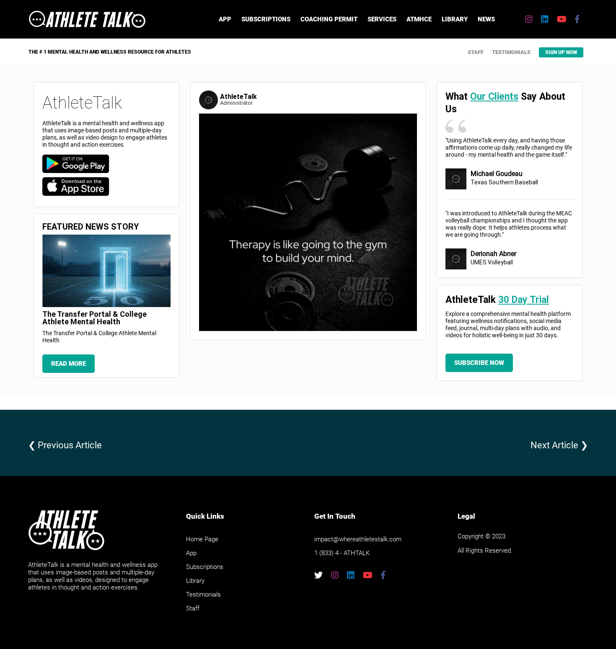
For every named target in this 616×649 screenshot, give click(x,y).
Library (455, 19)
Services (382, 19)
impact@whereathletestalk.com (357, 539)
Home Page (202, 539)
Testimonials (511, 52)
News (486, 19)
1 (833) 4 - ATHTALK (342, 553)
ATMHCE (419, 19)
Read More (68, 363)
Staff (476, 52)
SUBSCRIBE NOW (479, 363)
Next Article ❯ (559, 445)
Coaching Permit (328, 19)
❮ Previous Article (65, 445)
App (225, 19)
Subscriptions (265, 19)
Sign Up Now (561, 52)
